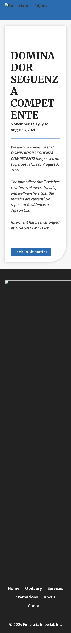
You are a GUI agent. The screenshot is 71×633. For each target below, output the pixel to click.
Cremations (27, 597)
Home (14, 588)
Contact (35, 605)
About (49, 597)
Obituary (33, 588)
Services (55, 588)
